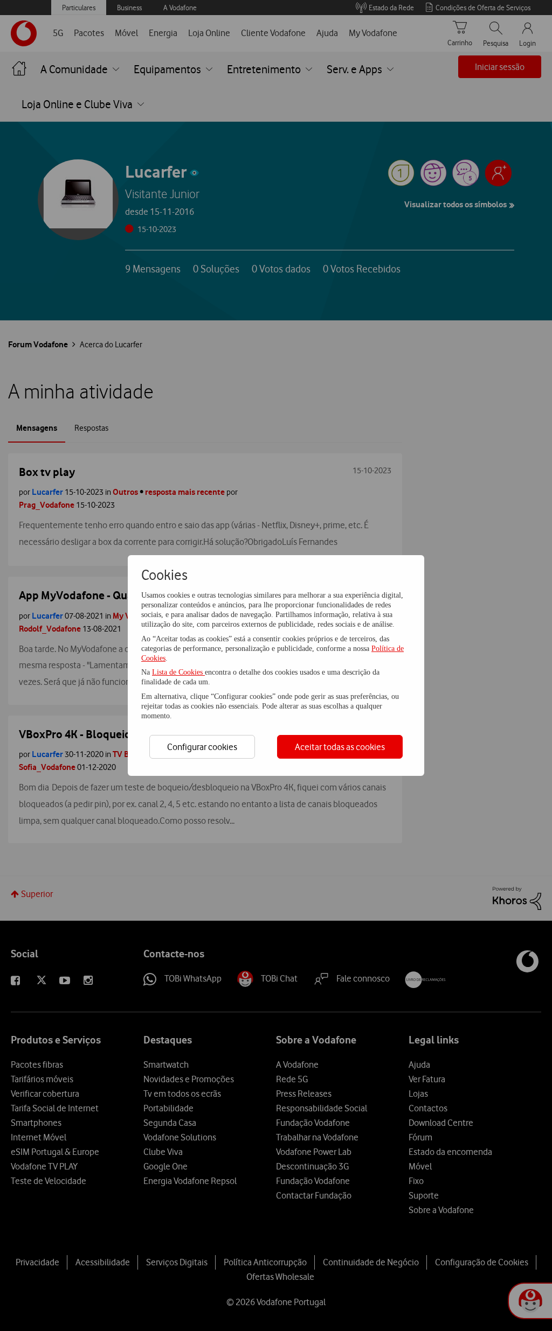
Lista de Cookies (178, 672)
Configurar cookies (202, 746)
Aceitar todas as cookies (340, 746)
